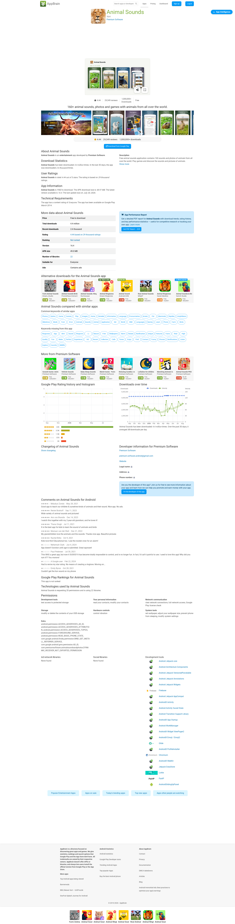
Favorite (54, 345)
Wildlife (62, 345)
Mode (55, 322)
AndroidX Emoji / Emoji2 (169, 737)
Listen (182, 339)
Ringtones (46, 334)
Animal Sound (124, 294)
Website (122, 461)
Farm (174, 322)
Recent (95, 339)
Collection (104, 339)
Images (85, 316)
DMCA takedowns (146, 871)
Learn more (135, 224)
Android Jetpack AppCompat (171, 696)
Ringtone (79, 334)
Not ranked (75, 240)
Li (88, 334)
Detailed (101, 316)
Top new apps (141, 793)
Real (175, 334)
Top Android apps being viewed (72, 879)
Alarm (123, 334)
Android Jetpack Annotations (171, 679)
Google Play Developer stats (110, 859)
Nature (96, 334)
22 (71, 256)
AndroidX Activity (166, 702)
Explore (45, 345)
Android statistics (106, 854)
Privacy (142, 859)
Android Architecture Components (173, 667)
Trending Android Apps (108, 865)
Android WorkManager (168, 726)
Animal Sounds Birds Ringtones (69, 294)
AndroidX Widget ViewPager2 (171, 731)
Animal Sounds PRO (184, 372)
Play (76, 316)
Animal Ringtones (107, 294)
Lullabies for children (146, 372)
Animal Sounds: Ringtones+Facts (89, 294)
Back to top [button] (229, 902)
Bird (63, 334)
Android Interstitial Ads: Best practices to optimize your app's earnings (154, 889)
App (55, 334)
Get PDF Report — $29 (131, 229)
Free (104, 334)
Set (115, 322)
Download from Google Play (118, 146)
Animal (96, 322)
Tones (121, 339)
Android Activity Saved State (171, 708)
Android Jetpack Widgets (169, 684)
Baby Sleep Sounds (88, 372)
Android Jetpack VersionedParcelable (175, 673)
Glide (161, 743)
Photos (45, 316)
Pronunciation (134, 316)
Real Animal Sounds (146, 294)
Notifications (172, 339)
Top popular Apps (106, 871)
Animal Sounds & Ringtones (184, 294)
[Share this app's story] (137, 90)
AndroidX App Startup (168, 720)
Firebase (162, 690)
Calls (113, 339)
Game (61, 316)
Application (105, 322)
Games (68, 316)
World (123, 322)
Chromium (163, 755)
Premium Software (68, 354)
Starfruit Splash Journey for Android (74, 896)
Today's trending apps (115, 793)
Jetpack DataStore (167, 767)
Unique (150, 334)
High (183, 334)
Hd (88, 339)
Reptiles (172, 316)
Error (71, 322)
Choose (162, 339)
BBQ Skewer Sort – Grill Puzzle (71, 890)
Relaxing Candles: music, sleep (127, 372)
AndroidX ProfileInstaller (169, 749)
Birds (181, 322)
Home (93, 316)
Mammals (162, 316)
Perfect (68, 339)
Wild (130, 322)
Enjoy (129, 339)
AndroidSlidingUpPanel (169, 784)
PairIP (161, 778)
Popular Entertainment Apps (63, 793)
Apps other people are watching (170, 793)
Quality (45, 339)
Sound (70, 334)
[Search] (136, 4)
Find (137, 339)
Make (61, 339)
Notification (140, 334)
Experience (78, 339)
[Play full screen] (145, 90)
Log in (189, 4)
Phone (165, 322)
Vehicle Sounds (68, 372)
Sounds (88, 322)
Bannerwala (64, 884)
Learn (158, 322)
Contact (145, 339)
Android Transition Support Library (174, 714)
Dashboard (163, 4)
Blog (140, 882)
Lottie (161, 772)
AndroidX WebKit (166, 761)
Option (53, 316)
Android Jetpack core (168, 661)
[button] (156, 466)
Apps (144, 4)
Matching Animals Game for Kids (165, 372)
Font (63, 322)
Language (122, 316)
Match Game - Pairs (107, 372)
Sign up (176, 4)
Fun (52, 339)
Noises (130, 334)
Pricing (153, 4)
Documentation (145, 865)
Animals (79, 322)
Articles (142, 876)
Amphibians (181, 316)
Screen (145, 316)
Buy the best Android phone (110, 876)
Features (159, 334)
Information (111, 316)
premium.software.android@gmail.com (136, 456)
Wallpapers (113, 334)
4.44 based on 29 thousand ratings (85, 234)
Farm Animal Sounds (50, 294)
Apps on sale (90, 793)
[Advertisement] (114, 41)
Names (150, 322)
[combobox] (124, 4)
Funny (153, 339)
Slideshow (46, 322)
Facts (168, 334)
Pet (153, 316)
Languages (140, 322)
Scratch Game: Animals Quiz (50, 372)
